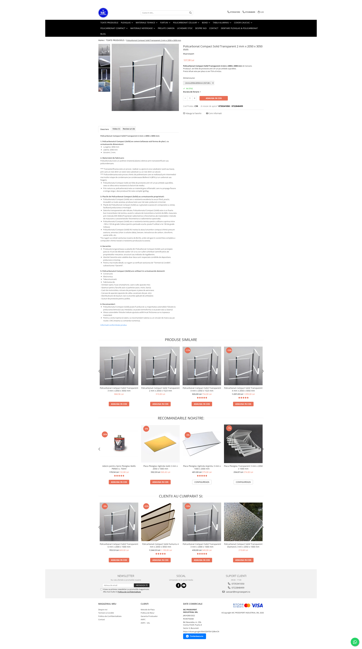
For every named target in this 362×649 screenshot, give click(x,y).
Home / (102, 40)
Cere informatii (215, 113)
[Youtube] (183, 585)
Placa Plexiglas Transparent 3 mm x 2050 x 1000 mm (243, 467)
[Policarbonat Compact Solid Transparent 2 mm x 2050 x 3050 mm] (145, 77)
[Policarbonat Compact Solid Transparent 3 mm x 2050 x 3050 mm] (119, 366)
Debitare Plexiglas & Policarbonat (239, 28)
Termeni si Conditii (106, 613)
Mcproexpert (188, 53)
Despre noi (102, 609)
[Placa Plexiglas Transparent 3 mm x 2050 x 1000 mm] (243, 444)
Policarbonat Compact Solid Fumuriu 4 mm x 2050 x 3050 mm (160, 545)
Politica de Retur (147, 613)
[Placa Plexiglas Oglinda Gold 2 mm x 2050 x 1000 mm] (160, 444)
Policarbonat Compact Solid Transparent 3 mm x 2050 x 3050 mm (119, 389)
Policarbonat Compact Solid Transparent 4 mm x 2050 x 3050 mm (243, 389)
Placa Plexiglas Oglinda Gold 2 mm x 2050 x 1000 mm (160, 467)
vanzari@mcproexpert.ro (237, 591)
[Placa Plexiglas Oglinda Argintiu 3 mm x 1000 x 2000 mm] (202, 443)
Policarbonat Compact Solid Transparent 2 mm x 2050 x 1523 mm (160, 389)
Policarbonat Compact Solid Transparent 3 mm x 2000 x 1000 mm (202, 545)
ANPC (143, 619)
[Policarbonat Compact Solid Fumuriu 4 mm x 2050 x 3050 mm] (160, 522)
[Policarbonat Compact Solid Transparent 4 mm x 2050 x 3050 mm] (243, 366)
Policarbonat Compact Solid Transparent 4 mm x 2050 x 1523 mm (202, 389)
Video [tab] (116, 129)
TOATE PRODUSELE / (116, 40)
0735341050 (237, 583)
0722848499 (237, 587)
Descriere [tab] (104, 129)
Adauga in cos (214, 98)
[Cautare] (190, 12)
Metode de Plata (148, 609)
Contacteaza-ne (196, 636)
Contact (101, 619)
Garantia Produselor (149, 616)
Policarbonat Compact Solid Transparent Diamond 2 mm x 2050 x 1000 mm (243, 545)
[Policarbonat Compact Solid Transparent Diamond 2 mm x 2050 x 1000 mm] (243, 522)
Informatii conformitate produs (113, 325)
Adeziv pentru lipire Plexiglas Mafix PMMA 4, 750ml (119, 467)
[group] (145, 77)
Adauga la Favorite (193, 113)
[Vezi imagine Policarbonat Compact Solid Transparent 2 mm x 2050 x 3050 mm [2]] (104, 74)
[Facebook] (178, 585)
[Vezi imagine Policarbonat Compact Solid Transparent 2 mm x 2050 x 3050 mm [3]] (104, 86)
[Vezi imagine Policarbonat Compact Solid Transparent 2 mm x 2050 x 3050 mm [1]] (104, 62)
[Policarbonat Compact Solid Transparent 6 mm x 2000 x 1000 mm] (119, 522)
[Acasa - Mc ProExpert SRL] (112, 13)
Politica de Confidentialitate (129, 591)
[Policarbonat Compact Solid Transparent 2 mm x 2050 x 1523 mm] (160, 366)
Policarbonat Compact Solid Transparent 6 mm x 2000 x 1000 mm (119, 545)
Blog (103, 34)
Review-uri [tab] (129, 129)
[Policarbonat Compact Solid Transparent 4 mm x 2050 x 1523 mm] (202, 366)
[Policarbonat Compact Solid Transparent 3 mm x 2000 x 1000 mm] (202, 522)
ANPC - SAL (145, 623)
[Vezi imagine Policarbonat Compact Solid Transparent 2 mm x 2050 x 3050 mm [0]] (104, 50)
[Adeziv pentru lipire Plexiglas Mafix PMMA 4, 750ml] (119, 444)
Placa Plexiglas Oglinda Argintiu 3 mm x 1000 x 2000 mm (202, 467)
